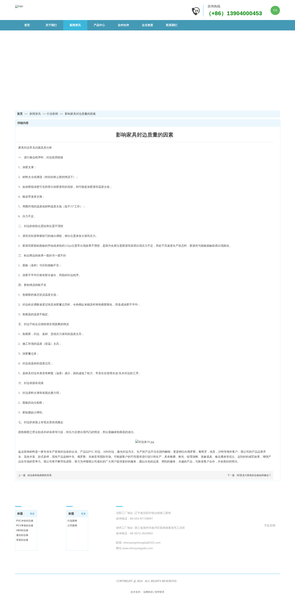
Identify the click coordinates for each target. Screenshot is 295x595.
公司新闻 (72, 525)
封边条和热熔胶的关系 (39, 475)
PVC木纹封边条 (24, 520)
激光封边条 (22, 535)
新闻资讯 (36, 113)
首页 (20, 113)
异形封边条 (22, 540)
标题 (20, 513)
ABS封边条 (22, 530)
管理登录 (159, 592)
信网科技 (148, 592)
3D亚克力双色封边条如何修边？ (254, 475)
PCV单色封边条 (24, 525)
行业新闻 (52, 113)
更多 (32, 514)
